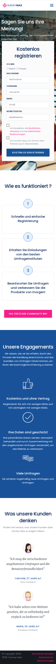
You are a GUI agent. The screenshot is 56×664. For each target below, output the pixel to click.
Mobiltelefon (14, 111)
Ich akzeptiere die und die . (25, 131)
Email (9, 98)
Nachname (13, 73)
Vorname (12, 86)
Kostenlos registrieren (28, 152)
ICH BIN (10, 64)
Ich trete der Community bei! (28, 313)
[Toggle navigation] (52, 5)
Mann (12, 68)
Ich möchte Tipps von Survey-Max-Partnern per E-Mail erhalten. (27, 142)
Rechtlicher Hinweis (42, 653)
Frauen (22, 68)
